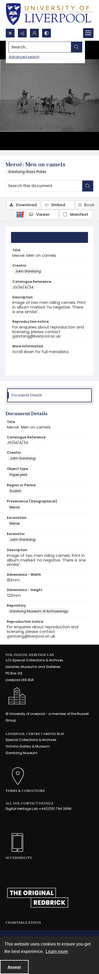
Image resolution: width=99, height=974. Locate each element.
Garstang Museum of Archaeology (39, 611)
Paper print (18, 474)
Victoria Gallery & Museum (28, 746)
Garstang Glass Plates (27, 171)
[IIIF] (20, 214)
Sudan (15, 491)
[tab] (49, 237)
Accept (14, 967)
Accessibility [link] (19, 858)
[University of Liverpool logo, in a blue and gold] (49, 14)
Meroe (15, 523)
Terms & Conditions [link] (25, 791)
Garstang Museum (21, 753)
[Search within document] (87, 186)
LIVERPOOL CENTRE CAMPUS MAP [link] (35, 734)
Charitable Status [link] (23, 922)
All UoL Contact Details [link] (29, 803)
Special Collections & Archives (31, 739)
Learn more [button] (57, 951)
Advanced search (24, 56)
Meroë (15, 507)
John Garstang (28, 271)
